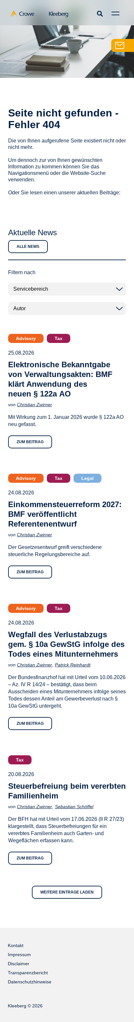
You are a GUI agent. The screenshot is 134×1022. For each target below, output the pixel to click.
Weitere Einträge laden (67, 892)
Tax (58, 338)
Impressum (19, 954)
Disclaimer (18, 963)
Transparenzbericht (28, 972)
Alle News (28, 246)
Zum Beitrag (30, 442)
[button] (99, 13)
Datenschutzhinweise (29, 981)
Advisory (26, 338)
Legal (87, 478)
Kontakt (15, 945)
